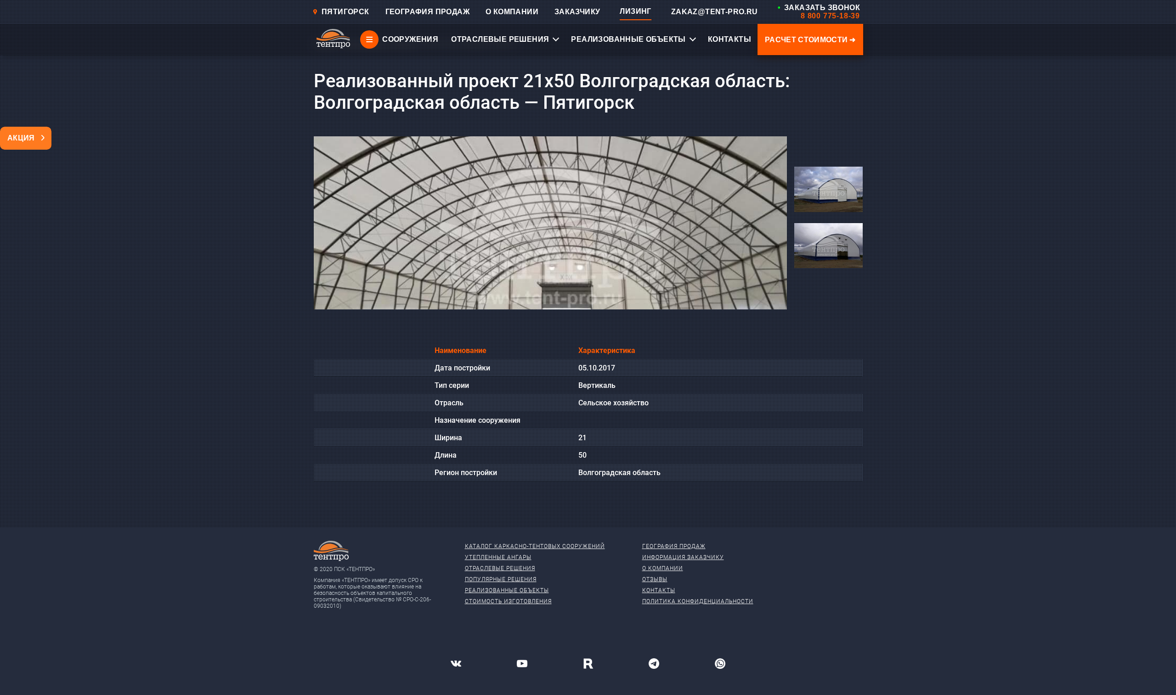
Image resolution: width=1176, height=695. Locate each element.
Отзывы (654, 579)
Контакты (658, 590)
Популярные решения (501, 579)
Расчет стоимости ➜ (810, 40)
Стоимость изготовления (508, 601)
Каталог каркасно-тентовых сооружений (535, 546)
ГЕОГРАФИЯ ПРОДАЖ (427, 12)
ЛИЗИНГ (635, 11)
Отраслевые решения (500, 568)
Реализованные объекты (507, 590)
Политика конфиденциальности (697, 601)
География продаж (674, 546)
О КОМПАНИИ (512, 12)
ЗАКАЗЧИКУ (577, 12)
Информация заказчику (683, 557)
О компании (662, 568)
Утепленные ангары (498, 557)
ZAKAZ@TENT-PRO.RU (714, 12)
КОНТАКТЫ (729, 39)
